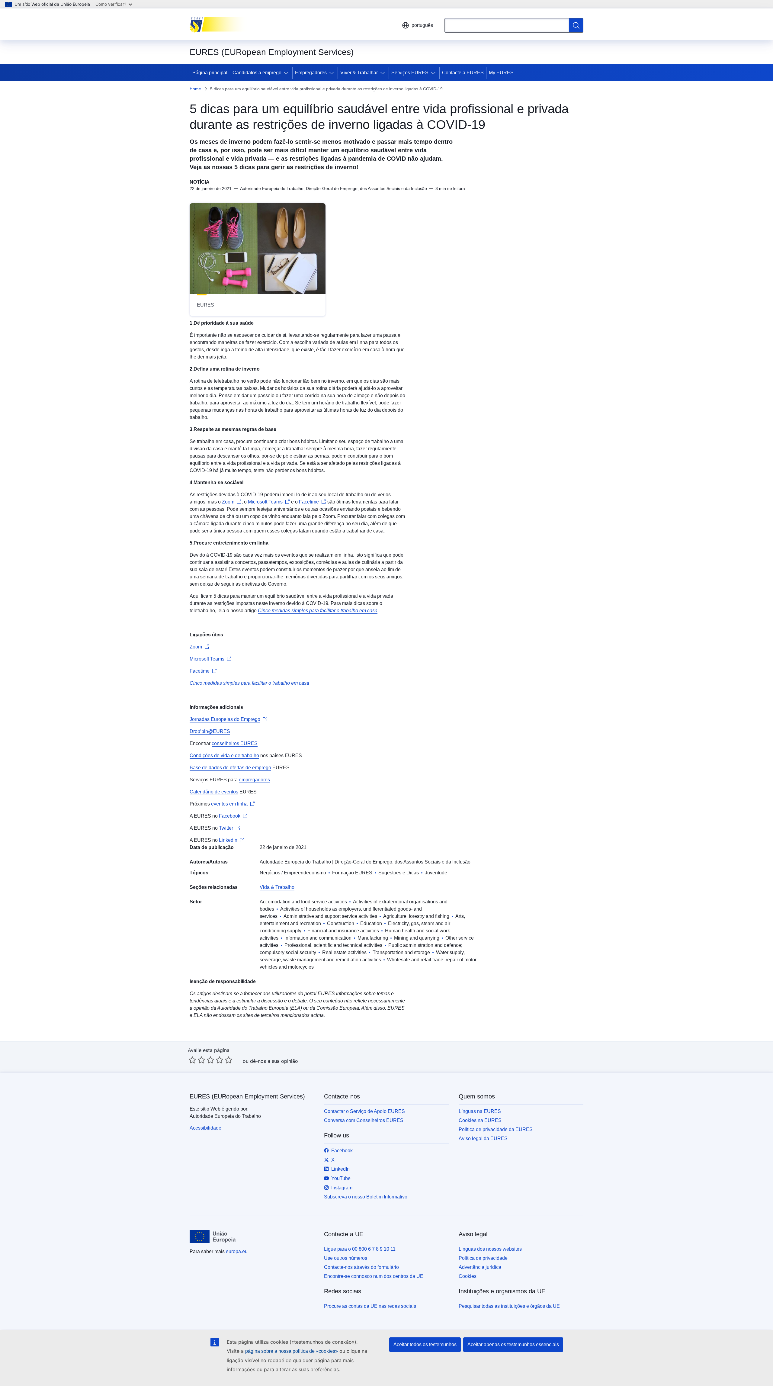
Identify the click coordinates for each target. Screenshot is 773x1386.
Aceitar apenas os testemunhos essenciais (513, 1344)
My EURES (501, 72)
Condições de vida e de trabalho (224, 755)
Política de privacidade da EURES (496, 1129)
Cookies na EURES (480, 1120)
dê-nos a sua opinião (274, 1061)
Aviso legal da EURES (483, 1138)
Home (195, 88)
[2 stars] (197, 1060)
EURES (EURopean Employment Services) (247, 1096)
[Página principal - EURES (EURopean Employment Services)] (220, 24)
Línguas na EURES (480, 1111)
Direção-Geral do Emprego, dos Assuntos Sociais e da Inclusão (402, 861)
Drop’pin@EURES (210, 731)
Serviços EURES (409, 72)
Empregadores (311, 72)
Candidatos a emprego (257, 72)
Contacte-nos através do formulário (361, 1267)
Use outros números (345, 1258)
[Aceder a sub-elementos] (287, 72)
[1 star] (192, 1060)
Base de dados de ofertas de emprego (230, 767)
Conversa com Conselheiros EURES (363, 1120)
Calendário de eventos (214, 791)
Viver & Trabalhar (359, 72)
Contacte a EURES (463, 72)
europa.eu (237, 1251)
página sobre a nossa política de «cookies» (291, 1351)
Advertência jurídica (480, 1267)
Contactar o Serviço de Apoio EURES (364, 1111)
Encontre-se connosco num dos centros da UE (373, 1276)
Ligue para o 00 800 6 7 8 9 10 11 (360, 1249)
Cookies (467, 1276)
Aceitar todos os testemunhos (425, 1344)
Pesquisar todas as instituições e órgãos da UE (509, 1306)
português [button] (422, 25)
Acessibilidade (205, 1127)
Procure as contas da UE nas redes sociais (370, 1306)
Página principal (209, 72)
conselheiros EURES (235, 743)
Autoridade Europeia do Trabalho (295, 861)
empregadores (254, 779)
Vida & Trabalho (277, 887)
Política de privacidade (483, 1258)
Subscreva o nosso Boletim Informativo (365, 1196)
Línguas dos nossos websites (490, 1249)
